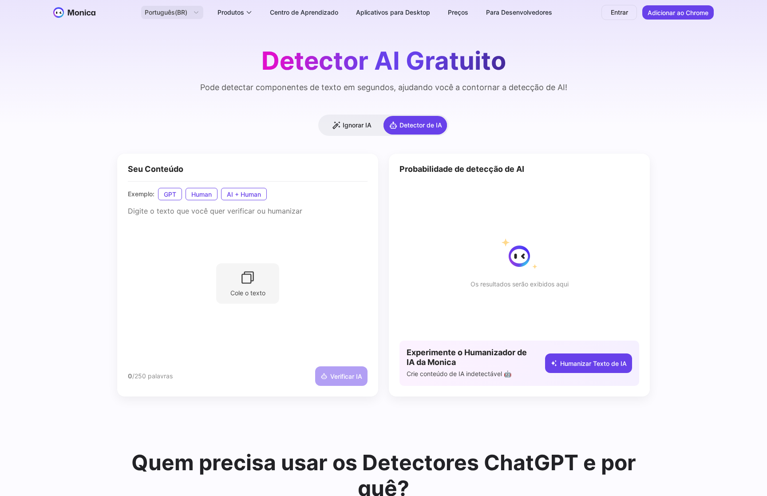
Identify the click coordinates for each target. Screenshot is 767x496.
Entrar (619, 12)
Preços (458, 12)
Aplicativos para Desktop (393, 12)
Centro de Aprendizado (304, 12)
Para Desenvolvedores (519, 12)
